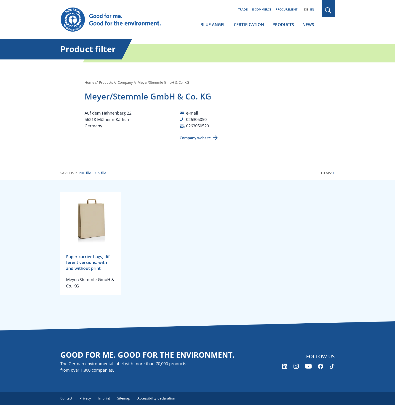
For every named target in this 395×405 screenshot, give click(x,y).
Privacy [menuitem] (85, 398)
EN (312, 9)
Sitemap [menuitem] (123, 398)
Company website (195, 137)
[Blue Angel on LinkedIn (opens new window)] (284, 366)
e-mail (192, 113)
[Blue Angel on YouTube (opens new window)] (308, 366)
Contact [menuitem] (66, 398)
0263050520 (197, 126)
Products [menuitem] (283, 24)
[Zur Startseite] (115, 19)
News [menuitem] (308, 24)
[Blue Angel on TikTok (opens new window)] (332, 366)
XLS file (100, 173)
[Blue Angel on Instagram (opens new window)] (296, 366)
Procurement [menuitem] (286, 9)
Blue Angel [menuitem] (212, 24)
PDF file (85, 173)
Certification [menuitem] (249, 24)
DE (306, 9)
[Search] (328, 10)
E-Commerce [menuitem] (261, 9)
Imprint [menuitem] (104, 398)
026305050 (196, 119)
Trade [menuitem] (243, 9)
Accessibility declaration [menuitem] (156, 398)
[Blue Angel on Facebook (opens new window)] (320, 366)
